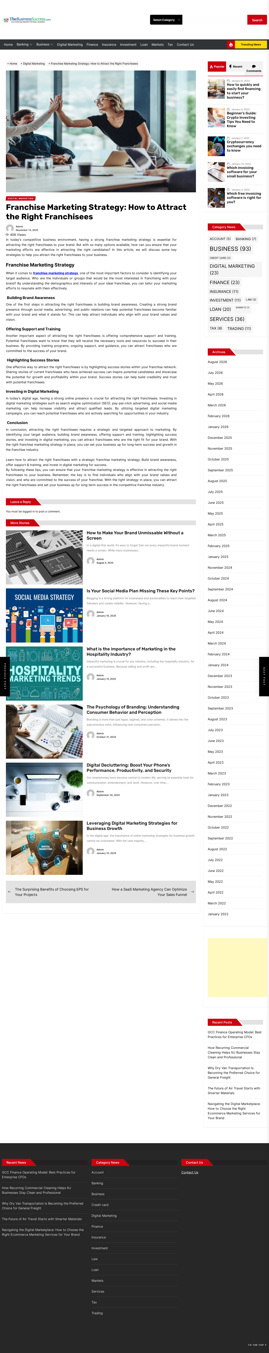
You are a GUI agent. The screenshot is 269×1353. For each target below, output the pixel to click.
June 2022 (216, 871)
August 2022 (217, 849)
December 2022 (220, 806)
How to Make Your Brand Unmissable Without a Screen (135, 535)
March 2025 (217, 535)
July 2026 (215, 373)
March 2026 (217, 405)
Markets (158, 44)
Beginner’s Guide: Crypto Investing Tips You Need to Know (241, 119)
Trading (239, 328)
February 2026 (219, 416)
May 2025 (215, 513)
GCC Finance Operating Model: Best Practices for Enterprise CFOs (235, 1034)
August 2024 (217, 600)
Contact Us (185, 44)
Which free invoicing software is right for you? (244, 197)
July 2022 (215, 860)
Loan (144, 44)
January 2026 (218, 427)
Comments (253, 70)
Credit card (220, 258)
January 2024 (218, 665)
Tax (170, 44)
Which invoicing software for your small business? (242, 172)
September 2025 (220, 470)
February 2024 (219, 654)
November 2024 (220, 568)
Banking (23, 44)
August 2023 (217, 719)
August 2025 (217, 481)
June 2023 (216, 741)
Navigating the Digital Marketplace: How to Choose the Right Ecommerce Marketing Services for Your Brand (234, 1111)
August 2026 (217, 362)
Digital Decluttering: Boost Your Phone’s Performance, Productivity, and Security (129, 767)
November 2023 (220, 687)
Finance (92, 44)
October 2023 (218, 697)
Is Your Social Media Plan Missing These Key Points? (141, 591)
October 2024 (218, 578)
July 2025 (215, 492)
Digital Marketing (70, 44)
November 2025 (220, 448)
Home (8, 44)
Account (220, 239)
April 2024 (216, 632)
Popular (218, 66)
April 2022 (216, 892)
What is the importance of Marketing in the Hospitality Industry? (131, 651)
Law (251, 299)
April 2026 (216, 394)
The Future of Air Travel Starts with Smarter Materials (234, 1090)
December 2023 (220, 676)
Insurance (109, 44)
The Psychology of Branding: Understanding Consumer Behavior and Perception (133, 709)
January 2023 (218, 795)
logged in (29, 511)
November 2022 (220, 817)
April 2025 (216, 524)
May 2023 (215, 752)
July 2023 (215, 730)
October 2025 (218, 459)
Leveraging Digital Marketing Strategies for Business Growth (132, 826)
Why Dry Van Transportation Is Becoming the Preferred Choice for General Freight (234, 1072)
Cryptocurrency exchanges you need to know (244, 146)
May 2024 (215, 622)
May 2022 (215, 881)
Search (257, 20)
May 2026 (215, 383)
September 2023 (220, 708)
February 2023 (219, 784)
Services (227, 319)
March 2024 (217, 643)
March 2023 (217, 773)
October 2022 (218, 827)
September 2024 (220, 589)
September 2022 (220, 838)
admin (19, 226)
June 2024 (216, 611)
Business (42, 44)
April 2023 (216, 762)
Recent (237, 66)
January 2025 (218, 557)
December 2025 (220, 438)
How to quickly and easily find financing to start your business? (244, 91)
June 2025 (216, 503)
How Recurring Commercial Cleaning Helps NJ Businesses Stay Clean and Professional (234, 1052)
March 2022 (217, 903)
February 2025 (219, 546)
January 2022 (218, 914)
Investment (128, 44)
